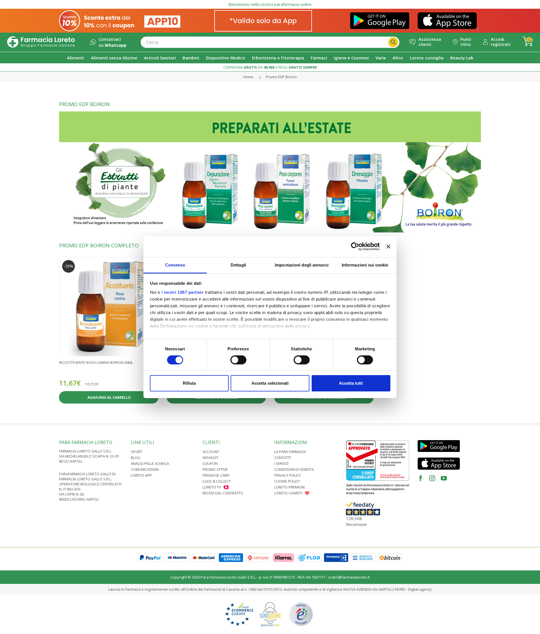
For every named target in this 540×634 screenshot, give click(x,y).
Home (248, 76)
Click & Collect (216, 481)
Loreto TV (211, 487)
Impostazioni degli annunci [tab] (301, 264)
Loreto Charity (288, 493)
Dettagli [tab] (238, 264)
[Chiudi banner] (388, 246)
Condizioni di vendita (294, 469)
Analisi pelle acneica (150, 463)
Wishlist (210, 457)
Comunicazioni (145, 469)
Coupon (210, 463)
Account (210, 451)
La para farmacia (290, 451)
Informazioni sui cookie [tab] (365, 264)
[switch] (238, 359)
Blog (135, 457)
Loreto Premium (289, 487)
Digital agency (420, 589)
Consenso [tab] (175, 264)
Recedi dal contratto (222, 493)
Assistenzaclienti (429, 41)
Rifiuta (189, 383)
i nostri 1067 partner (182, 292)
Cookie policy (287, 481)
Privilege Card (216, 475)
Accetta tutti (351, 383)
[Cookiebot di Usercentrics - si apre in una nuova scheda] (355, 246)
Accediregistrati (500, 41)
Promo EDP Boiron (281, 76)
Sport (136, 451)
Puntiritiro (465, 41)
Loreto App (141, 475)
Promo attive (215, 469)
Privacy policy (287, 475)
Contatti (282, 457)
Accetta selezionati (270, 383)
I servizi (281, 463)
